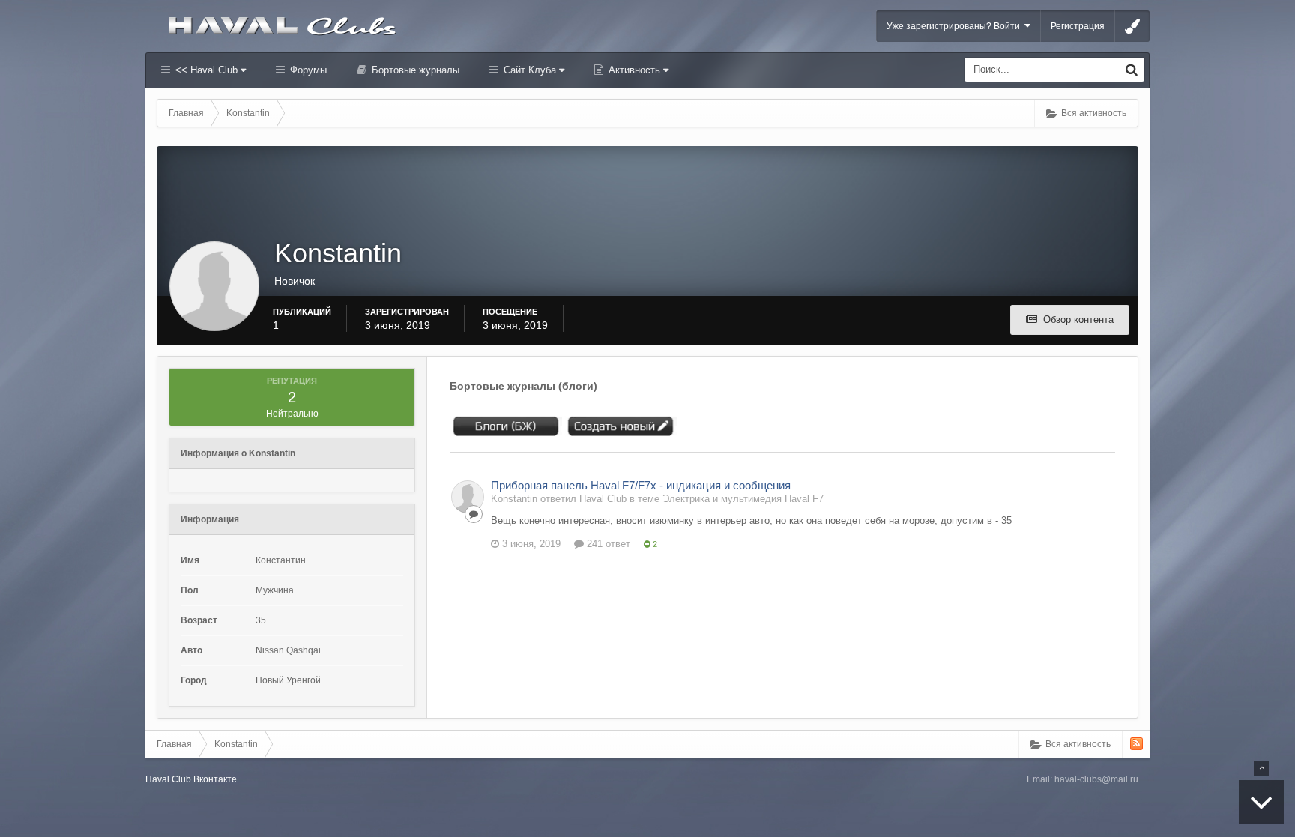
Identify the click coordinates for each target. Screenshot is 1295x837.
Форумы (307, 70)
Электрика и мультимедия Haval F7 (743, 498)
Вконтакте (215, 779)
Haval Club (168, 779)
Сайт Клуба (530, 70)
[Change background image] (1132, 26)
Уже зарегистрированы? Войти (955, 26)
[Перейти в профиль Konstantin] (467, 496)
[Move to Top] (1261, 768)
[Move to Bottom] (1261, 802)
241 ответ (607, 543)
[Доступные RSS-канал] (1136, 743)
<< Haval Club (206, 70)
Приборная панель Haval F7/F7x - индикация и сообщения (641, 485)
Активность (634, 70)
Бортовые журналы (414, 70)
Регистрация (1078, 26)
